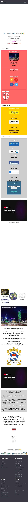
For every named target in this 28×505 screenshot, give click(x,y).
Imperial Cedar (4, 494)
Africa (16, 463)
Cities (2, 465)
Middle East (17, 476)
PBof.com (4, 2)
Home (2, 461)
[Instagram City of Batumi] (12, 80)
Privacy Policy (18, 486)
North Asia (17, 474)
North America (18, 461)
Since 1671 (3, 481)
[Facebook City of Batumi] (12, 84)
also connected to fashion (21, 483)
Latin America (18, 467)
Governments (4, 467)
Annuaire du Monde (5, 497)
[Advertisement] (14, 18)
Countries (3, 463)
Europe (16, 465)
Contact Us (17, 481)
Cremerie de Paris (5, 486)
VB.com (3, 483)
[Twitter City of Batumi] (16, 84)
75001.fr (3, 490)
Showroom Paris (5, 492)
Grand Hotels (4, 488)
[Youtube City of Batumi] (16, 80)
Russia (16, 472)
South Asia (17, 470)
